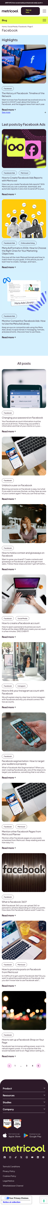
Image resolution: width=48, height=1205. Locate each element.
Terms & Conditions (11, 1166)
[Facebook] (5, 1157)
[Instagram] (10, 1157)
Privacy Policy (9, 1171)
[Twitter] (21, 1157)
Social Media (12, 26)
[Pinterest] (43, 1157)
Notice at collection (11, 1202)
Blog (4, 20)
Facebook (23, 26)
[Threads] (27, 1157)
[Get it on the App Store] (13, 1135)
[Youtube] (32, 1157)
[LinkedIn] (38, 1157)
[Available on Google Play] (34, 1135)
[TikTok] (16, 1157)
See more (6, 112)
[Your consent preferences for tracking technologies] (44, 1201)
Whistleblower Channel (13, 1185)
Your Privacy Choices (18, 1198)
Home (4, 26)
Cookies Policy (9, 1176)
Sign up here (28, 11)
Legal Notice (8, 1181)
